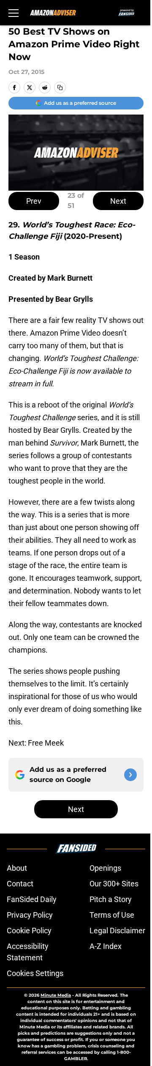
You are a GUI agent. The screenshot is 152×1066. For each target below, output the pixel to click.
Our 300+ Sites (114, 883)
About (17, 868)
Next (118, 201)
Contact (20, 883)
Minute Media (56, 995)
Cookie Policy (29, 930)
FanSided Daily (32, 899)
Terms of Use (112, 914)
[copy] (60, 87)
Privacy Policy (30, 914)
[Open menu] (13, 13)
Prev (33, 201)
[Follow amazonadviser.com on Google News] (130, 774)
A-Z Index (106, 946)
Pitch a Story (111, 899)
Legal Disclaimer (117, 930)
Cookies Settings (35, 973)
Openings (105, 868)
